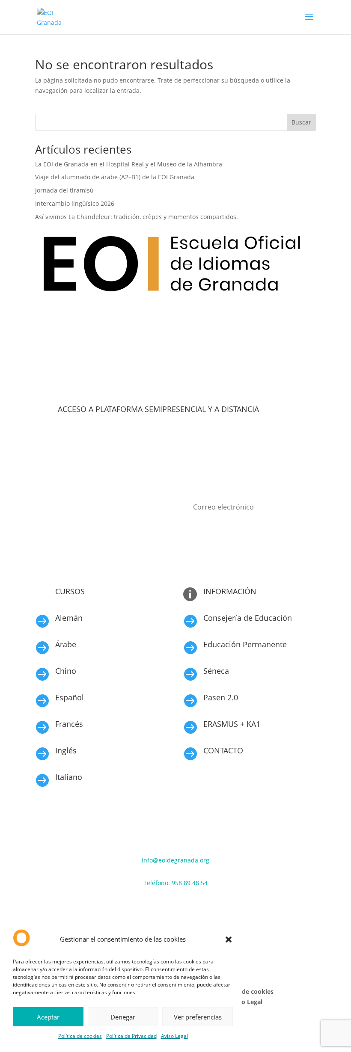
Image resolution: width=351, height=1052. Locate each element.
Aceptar (48, 1017)
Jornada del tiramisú (65, 190)
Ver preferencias (198, 1017)
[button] (228, 939)
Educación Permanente (245, 644)
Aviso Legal (174, 1036)
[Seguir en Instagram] (167, 908)
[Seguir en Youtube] (201, 908)
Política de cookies (80, 1036)
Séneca (216, 671)
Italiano (68, 777)
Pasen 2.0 (220, 697)
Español (69, 697)
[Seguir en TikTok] (184, 908)
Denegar (122, 1017)
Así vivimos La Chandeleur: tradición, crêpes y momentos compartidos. (136, 217)
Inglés (66, 750)
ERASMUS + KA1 (231, 724)
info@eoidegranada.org (175, 860)
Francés (69, 724)
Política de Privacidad (131, 1036)
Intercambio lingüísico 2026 (74, 203)
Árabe (65, 644)
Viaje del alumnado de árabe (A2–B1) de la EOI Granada (114, 177)
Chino (65, 671)
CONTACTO (223, 750)
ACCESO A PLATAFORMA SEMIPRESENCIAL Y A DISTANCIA (158, 409)
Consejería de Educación (247, 618)
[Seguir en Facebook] (150, 908)
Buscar (301, 122)
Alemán (69, 618)
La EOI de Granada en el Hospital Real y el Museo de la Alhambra (128, 164)
